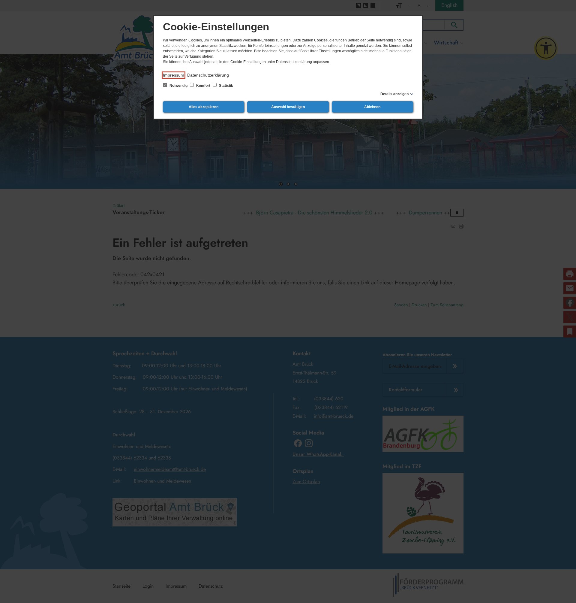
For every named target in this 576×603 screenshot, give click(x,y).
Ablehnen (372, 107)
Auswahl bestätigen (288, 107)
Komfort (203, 85)
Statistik (225, 85)
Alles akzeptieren (203, 107)
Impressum (173, 75)
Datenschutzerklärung (208, 75)
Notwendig (178, 85)
